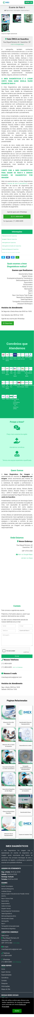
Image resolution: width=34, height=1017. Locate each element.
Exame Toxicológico (7, 886)
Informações (17, 10)
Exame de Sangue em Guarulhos (10, 249)
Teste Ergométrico (6, 913)
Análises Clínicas (6, 891)
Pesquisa (4, 983)
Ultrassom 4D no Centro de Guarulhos (8, 745)
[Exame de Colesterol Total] (25, 824)
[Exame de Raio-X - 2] (5, 27)
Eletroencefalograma (7, 889)
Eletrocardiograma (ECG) (8, 916)
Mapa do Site (5, 989)
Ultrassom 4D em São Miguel (8, 723)
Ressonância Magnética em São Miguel (9, 790)
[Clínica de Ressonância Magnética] (8, 801)
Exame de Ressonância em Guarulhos (25, 790)
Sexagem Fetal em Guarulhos (9, 239)
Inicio (3, 969)
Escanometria (5, 903)
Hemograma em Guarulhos (9, 242)
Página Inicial (9, 10)
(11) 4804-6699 (17, 216)
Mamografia (5, 921)
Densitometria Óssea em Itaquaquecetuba (25, 723)
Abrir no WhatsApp (18, 667)
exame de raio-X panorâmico (17, 183)
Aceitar (17, 1011)
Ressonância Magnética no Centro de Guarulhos (9, 767)
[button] (28, 2)
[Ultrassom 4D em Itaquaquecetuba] (8, 824)
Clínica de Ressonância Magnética (8, 812)
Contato (4, 980)
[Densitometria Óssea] (25, 801)
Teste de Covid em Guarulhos (9, 236)
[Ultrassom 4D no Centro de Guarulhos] (8, 735)
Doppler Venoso (6, 908)
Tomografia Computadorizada (10, 926)
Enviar (17, 656)
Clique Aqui (8, 323)
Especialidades (6, 975)
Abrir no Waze (27, 558)
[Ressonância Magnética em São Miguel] (8, 779)
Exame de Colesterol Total (25, 834)
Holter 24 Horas (6, 906)
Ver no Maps (16, 943)
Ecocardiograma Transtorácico (10, 911)
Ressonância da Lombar (25, 745)
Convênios (4, 978)
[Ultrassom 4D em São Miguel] (8, 712)
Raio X (3, 923)
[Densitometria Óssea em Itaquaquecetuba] (25, 712)
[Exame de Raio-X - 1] (17, 18)
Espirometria (5, 901)
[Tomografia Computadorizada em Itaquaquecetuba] (25, 757)
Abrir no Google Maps (17, 44)
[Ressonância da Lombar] (25, 735)
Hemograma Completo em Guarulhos (11, 246)
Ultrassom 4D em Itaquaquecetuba (8, 834)
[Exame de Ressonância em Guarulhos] (25, 779)
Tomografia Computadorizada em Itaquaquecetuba (25, 768)
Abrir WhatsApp (17, 962)
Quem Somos (5, 972)
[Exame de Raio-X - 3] (5, 18)
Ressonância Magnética (8, 928)
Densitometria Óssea (25, 812)
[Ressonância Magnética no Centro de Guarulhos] (8, 757)
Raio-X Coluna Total (7, 898)
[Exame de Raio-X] (28, 18)
